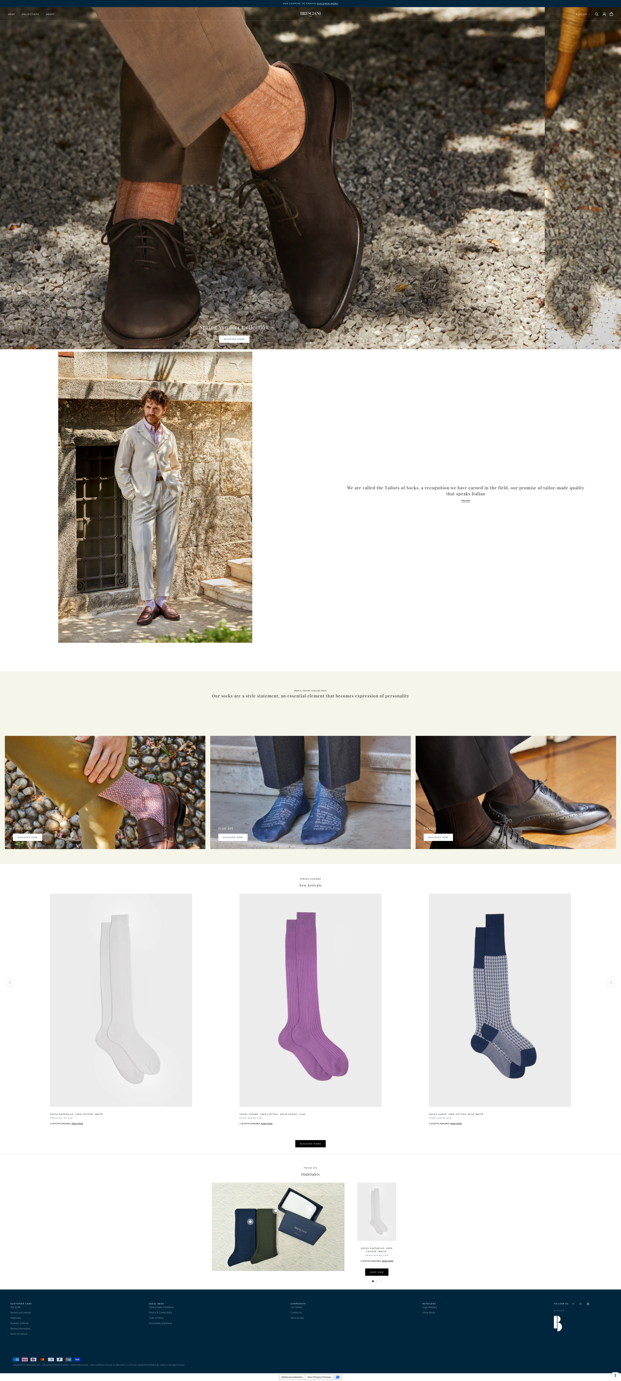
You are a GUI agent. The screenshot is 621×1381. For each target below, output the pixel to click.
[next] (611, 982)
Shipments (16, 1317)
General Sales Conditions (161, 1307)
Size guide (15, 1307)
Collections (30, 14)
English (581, 14)
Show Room (429, 1312)
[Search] (597, 14)
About (50, 14)
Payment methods (20, 1323)
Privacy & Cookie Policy (160, 1312)
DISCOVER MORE (327, 3)
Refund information (20, 1328)
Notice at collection (292, 1377)
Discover (465, 500)
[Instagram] (580, 1303)
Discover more (310, 1144)
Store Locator (297, 1317)
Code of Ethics (156, 1317)
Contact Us (296, 1312)
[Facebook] (573, 1303)
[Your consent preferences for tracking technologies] (615, 1375)
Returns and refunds (21, 1312)
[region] (310, 1233)
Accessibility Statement (160, 1323)
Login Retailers (430, 1307)
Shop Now (377, 1272)
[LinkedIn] (588, 1303)
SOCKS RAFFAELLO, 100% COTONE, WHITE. (77, 1114)
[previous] (10, 982)
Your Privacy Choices (319, 1377)
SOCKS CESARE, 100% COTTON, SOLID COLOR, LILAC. (273, 1114)
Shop (11, 14)
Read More (266, 1123)
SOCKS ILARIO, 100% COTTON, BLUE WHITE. (456, 1114)
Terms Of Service (19, 1333)
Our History (296, 1307)
